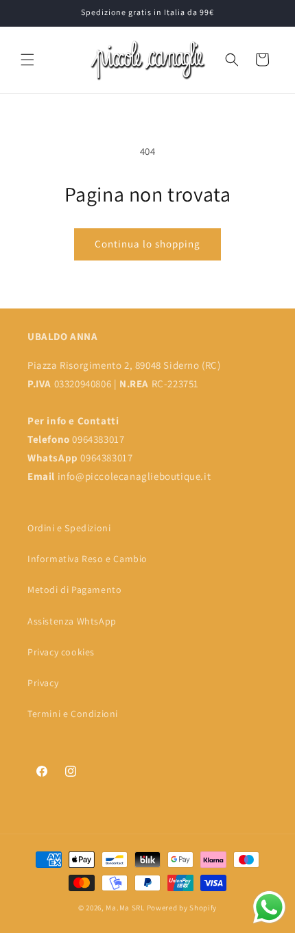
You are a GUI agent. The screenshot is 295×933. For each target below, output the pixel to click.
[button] (27, 60)
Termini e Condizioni (72, 713)
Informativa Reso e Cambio (87, 559)
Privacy (42, 683)
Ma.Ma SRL (125, 907)
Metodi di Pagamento (74, 589)
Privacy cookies (61, 652)
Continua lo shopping (147, 243)
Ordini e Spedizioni (68, 528)
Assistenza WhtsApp (72, 621)
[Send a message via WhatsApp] (269, 907)
